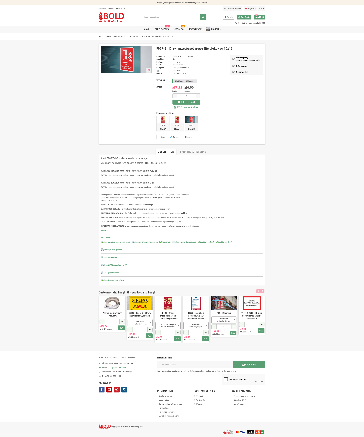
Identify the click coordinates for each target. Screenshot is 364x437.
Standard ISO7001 (241, 400)
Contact (111, 8)
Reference (160, 56)
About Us (102, 8)
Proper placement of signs (244, 396)
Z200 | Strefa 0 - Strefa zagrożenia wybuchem (140, 314)
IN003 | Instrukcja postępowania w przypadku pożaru (196, 316)
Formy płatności (165, 408)
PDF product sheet (186, 107)
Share (163, 137)
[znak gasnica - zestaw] (115, 242)
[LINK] (109, 257)
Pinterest (189, 137)
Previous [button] (258, 291)
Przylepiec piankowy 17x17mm (112, 314)
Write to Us (120, 8)
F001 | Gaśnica (224, 313)
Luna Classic (239, 404)
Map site (199, 404)
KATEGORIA (160, 68)
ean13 (159, 65)
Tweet (175, 137)
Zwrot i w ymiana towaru (169, 416)
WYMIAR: (161, 80)
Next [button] (262, 291)
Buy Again (244, 17)
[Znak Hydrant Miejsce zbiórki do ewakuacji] (177, 242)
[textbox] (140, 322)
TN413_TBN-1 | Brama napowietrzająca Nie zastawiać (251, 316)
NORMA (159, 73)
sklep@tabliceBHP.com (116, 367)
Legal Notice (164, 400)
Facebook (102, 389)
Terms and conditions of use (170, 404)
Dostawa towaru (165, 396)
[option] (112, 319)
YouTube (109, 389)
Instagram (124, 389)
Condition (160, 59)
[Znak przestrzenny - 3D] (145, 242)
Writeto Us (200, 400)
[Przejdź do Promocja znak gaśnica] (111, 250)
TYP (157, 70)
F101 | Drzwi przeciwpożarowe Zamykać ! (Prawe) (168, 316)
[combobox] (140, 322)
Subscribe (250, 364)
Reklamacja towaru (166, 412)
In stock (159, 62)
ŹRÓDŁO (104, 230)
